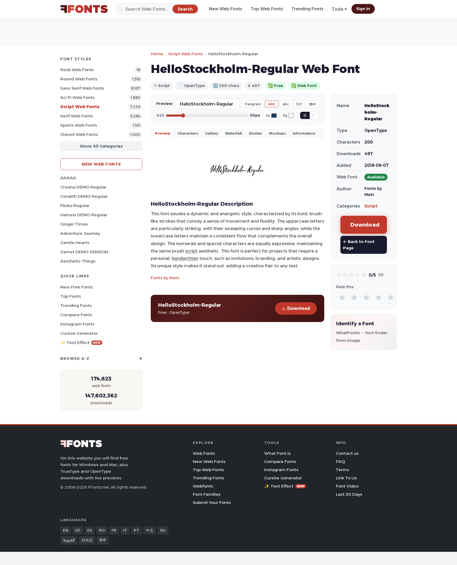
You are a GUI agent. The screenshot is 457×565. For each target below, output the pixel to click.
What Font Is (277, 453)
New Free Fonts (76, 287)
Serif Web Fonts (76, 115)
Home (157, 53)
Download (298, 308)
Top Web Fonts (267, 8)
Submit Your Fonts (212, 502)
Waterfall (233, 133)
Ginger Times (74, 224)
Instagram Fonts (77, 324)
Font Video (347, 486)
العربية (69, 540)
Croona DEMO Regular (83, 187)
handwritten (185, 258)
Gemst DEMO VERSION (84, 251)
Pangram (253, 104)
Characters (187, 133)
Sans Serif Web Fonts (82, 88)
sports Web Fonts (78, 125)
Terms (342, 469)
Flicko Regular (74, 205)
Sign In (363, 8)
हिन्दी (102, 540)
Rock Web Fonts (77, 69)
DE (77, 530)
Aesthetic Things (77, 261)
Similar (255, 133)
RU (163, 530)
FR (114, 530)
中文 (149, 530)
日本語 (87, 540)
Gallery (211, 133)
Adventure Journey (80, 233)
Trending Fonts (307, 8)
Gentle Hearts (74, 242)
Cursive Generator (79, 333)
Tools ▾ (339, 9)
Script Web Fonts (79, 106)
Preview (162, 133)
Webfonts (203, 486)
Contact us (347, 453)
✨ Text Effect (80, 342)
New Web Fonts (225, 8)
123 (299, 104)
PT (136, 530)
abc (285, 104)
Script (370, 206)
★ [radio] (342, 297)
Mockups (277, 133)
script (191, 251)
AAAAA (68, 177)
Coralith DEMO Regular (84, 196)
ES (89, 530)
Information (304, 133)
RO (102, 530)
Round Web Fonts (78, 78)
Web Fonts (204, 453)
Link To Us (346, 477)
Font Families (207, 494)
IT (125, 530)
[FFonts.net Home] (84, 9)
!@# (312, 104)
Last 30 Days (349, 494)
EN (65, 530)
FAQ (340, 461)
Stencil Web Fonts (79, 134)
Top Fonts (70, 296)
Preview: (164, 103)
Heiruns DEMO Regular (83, 214)
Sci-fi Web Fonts (77, 97)
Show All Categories (101, 146)
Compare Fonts (76, 314)
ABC (272, 104)
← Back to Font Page (358, 244)
